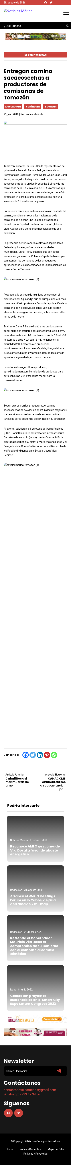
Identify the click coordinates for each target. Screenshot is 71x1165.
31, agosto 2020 (33, 889)
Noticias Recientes (30, 1149)
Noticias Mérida (34, 114)
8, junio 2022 (25, 989)
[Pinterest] (47, 755)
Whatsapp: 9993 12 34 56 (22, 1094)
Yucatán (51, 106)
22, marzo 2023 (33, 931)
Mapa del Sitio (56, 1149)
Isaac (13, 989)
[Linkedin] (40, 755)
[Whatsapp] (54, 755)
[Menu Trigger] (66, 13)
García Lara (54, 1141)
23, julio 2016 (11, 114)
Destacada (13, 106)
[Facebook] (45, 2)
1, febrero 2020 (39, 840)
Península (33, 106)
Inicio (10, 1149)
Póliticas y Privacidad (35, 1153)
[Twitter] (51, 2)
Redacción (16, 889)
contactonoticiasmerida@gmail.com (30, 1090)
